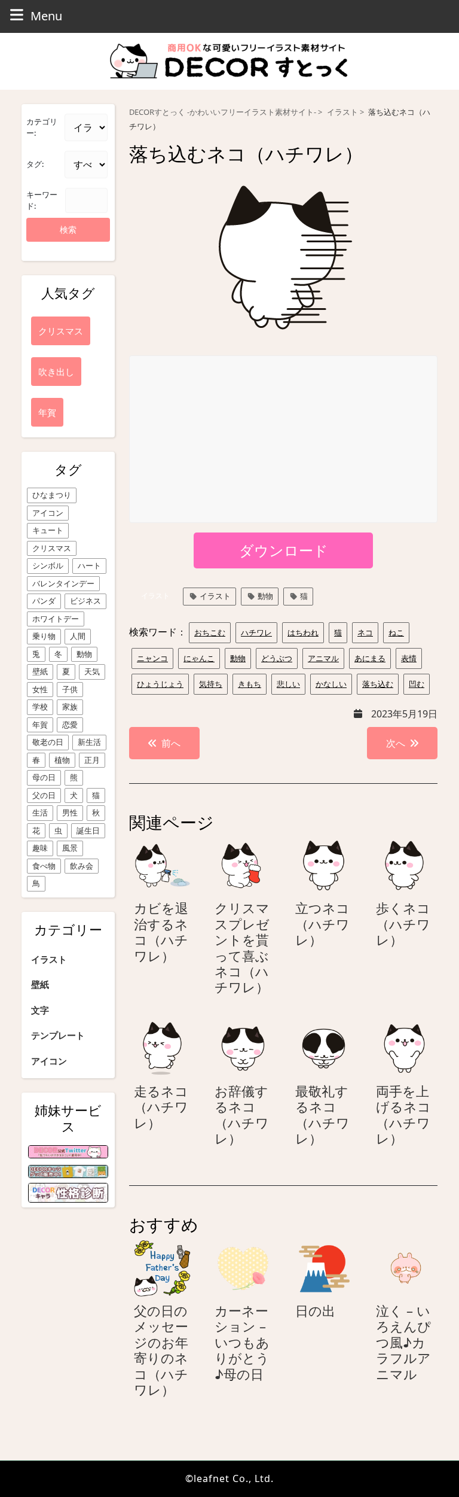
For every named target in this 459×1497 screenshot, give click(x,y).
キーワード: (41, 200)
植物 (62, 759)
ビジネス (85, 600)
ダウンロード (283, 550)
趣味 (40, 847)
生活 (40, 812)
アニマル (323, 658)
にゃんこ (199, 658)
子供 (70, 689)
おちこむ (209, 632)
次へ (395, 743)
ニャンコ (152, 658)
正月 (92, 759)
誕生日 (88, 830)
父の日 (44, 795)
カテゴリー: (41, 127)
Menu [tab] (46, 15)
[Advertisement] (284, 440)
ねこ (396, 632)
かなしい (331, 683)
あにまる (369, 658)
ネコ (365, 632)
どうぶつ (276, 658)
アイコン (47, 512)
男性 (70, 812)
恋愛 (70, 724)
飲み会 (81, 865)
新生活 (89, 742)
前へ (170, 743)
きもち (249, 683)
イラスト (49, 959)
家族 (70, 706)
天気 (92, 671)
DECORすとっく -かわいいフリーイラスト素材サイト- (222, 112)
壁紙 (40, 671)
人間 (77, 636)
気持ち (210, 683)
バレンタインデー (63, 583)
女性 (40, 689)
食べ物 (44, 865)
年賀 (40, 724)
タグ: (35, 164)
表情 (409, 658)
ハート (89, 565)
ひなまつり (51, 494)
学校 (40, 706)
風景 (70, 847)
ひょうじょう (160, 683)
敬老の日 (47, 742)
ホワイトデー (55, 618)
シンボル (47, 565)
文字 (40, 1010)
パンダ (44, 600)
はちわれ (303, 632)
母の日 (44, 777)
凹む (416, 683)
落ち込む (377, 683)
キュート (47, 530)
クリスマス (51, 548)
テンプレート (58, 1035)
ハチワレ (256, 632)
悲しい (288, 683)
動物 (84, 654)
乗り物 (44, 636)
